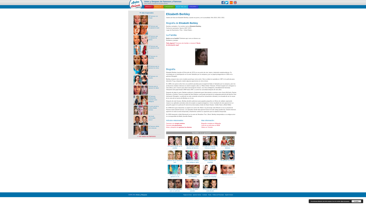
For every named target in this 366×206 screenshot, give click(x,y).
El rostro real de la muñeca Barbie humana (153, 108)
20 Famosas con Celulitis (228, 160)
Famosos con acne (227, 174)
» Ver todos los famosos (146, 136)
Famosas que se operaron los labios (153, 87)
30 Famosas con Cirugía (153, 17)
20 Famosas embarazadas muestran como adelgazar (152, 99)
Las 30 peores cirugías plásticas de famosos (192, 147)
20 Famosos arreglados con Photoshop (192, 175)
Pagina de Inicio (187, 195)
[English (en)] (235, 2)
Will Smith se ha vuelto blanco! (151, 118)
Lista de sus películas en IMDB (210, 125)
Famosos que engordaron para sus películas (175, 190)
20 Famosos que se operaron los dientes (153, 37)
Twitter (226, 2)
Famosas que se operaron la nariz (175, 161)
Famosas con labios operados (192, 190)
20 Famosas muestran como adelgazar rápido (192, 161)
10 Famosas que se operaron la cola (174, 175)
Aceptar (356, 201)
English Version (229, 195)
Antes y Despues (141, 195)
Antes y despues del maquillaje (210, 161)
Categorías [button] (193, 6)
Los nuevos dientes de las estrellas (175, 147)
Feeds (209, 195)
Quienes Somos (197, 195)
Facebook (223, 2)
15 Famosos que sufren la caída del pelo (210, 190)
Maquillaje (158, 6)
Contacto (204, 195)
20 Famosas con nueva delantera (227, 147)
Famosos (174, 125)
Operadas (148, 6)
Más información (345, 201)
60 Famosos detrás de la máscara (153, 127)
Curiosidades (168, 6)
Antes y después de (179, 127)
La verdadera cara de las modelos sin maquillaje (210, 175)
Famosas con (175, 123)
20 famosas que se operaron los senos (153, 67)
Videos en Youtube (207, 127)
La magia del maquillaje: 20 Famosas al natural (210, 147)
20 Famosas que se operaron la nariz (153, 27)
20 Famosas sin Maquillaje (152, 57)
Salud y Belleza (181, 6)
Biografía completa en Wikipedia (211, 123)
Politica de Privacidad (218, 195)
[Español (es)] (231, 2)
